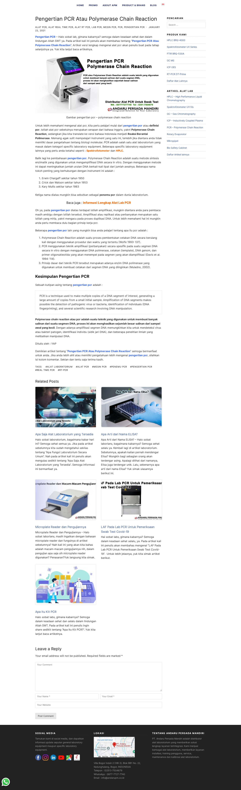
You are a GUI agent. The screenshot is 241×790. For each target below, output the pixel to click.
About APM (110, 5)
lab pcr (97, 27)
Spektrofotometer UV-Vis (180, 106)
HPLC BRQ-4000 (176, 40)
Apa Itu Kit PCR (46, 611)
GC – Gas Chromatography (181, 113)
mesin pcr (109, 27)
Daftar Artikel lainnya (178, 154)
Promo (93, 5)
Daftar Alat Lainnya (177, 80)
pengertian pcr (134, 27)
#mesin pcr (99, 366)
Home (80, 5)
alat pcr (41, 27)
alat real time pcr (60, 27)
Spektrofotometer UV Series (182, 46)
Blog (153, 5)
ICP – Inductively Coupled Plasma (185, 120)
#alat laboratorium (59, 366)
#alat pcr (82, 366)
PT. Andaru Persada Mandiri (167, 738)
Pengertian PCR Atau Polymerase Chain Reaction (99, 351)
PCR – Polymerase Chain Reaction (185, 127)
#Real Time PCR (45, 370)
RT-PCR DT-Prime (176, 74)
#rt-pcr (63, 370)
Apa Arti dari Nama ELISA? (119, 434)
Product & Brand (133, 5)
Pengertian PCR (45, 36)
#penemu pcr (118, 366)
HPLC (119, 150)
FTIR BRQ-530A (175, 53)
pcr (120, 27)
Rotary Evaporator (176, 134)
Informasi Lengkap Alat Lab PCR (107, 203)
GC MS (170, 60)
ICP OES (171, 67)
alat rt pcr (82, 27)
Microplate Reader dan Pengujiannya (60, 527)
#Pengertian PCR (141, 366)
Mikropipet (172, 140)
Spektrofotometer (98, 150)
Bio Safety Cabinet (177, 147)
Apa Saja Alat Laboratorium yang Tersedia (64, 434)
